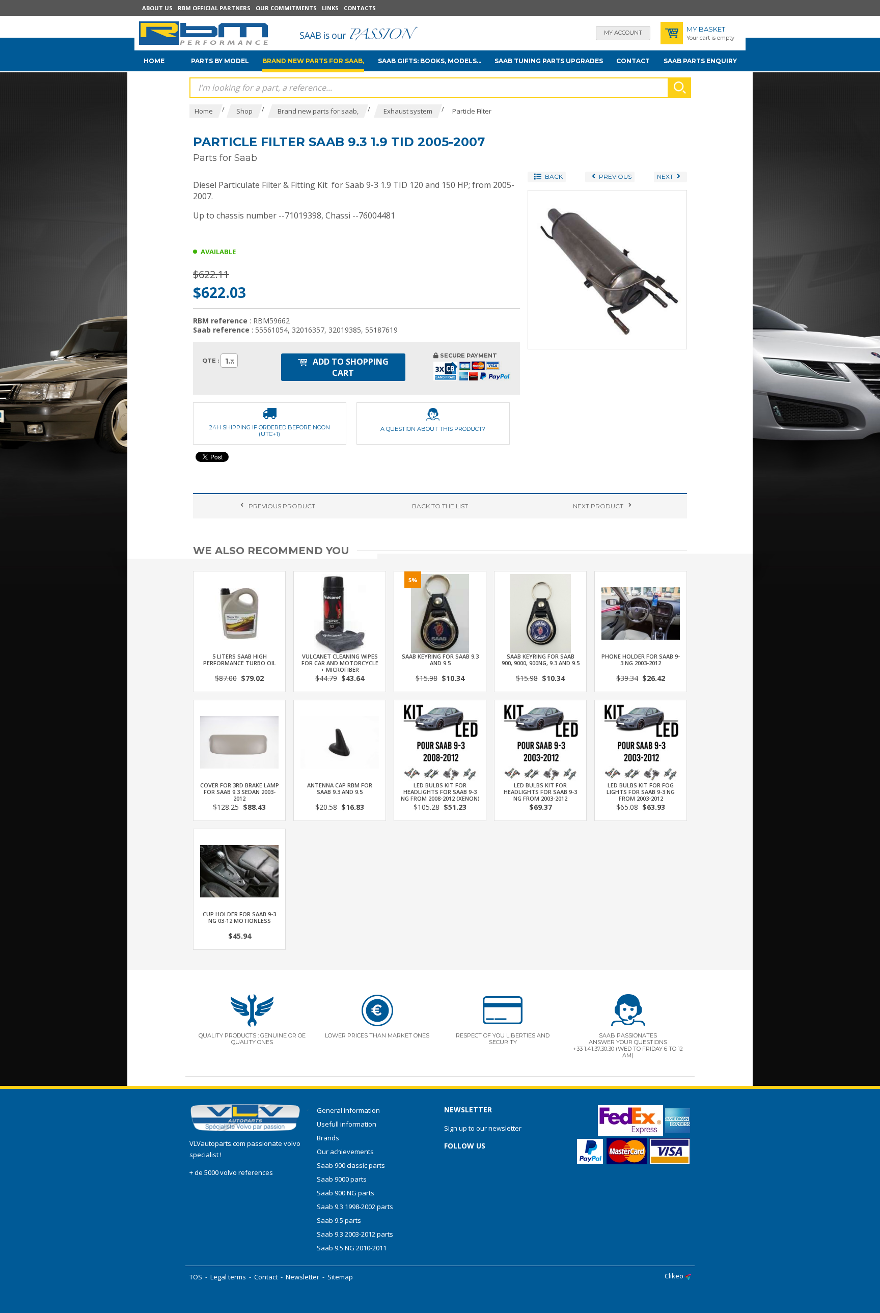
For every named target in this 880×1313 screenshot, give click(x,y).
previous (282, 506)
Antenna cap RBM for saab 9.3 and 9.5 (339, 788)
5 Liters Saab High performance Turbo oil (239, 659)
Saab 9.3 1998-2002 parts (355, 1206)
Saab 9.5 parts (339, 1220)
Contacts (360, 8)
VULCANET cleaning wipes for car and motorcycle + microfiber (339, 663)
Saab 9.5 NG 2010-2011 (352, 1247)
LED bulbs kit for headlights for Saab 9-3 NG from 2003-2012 (540, 792)
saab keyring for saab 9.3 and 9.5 (440, 659)
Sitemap (340, 1276)
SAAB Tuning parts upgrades (548, 61)
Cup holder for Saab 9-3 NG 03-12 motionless (239, 917)
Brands (328, 1137)
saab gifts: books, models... (429, 61)
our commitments (286, 8)
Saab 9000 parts (342, 1179)
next (598, 506)
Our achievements (345, 1151)
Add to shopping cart (350, 367)
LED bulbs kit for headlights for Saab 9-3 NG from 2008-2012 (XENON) (440, 792)
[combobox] (229, 360)
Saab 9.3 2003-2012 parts (355, 1234)
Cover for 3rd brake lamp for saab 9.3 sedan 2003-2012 (239, 792)
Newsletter (302, 1276)
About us (157, 8)
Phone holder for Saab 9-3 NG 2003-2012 (640, 659)
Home (154, 61)
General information (348, 1110)
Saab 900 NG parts (345, 1192)
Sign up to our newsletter (482, 1128)
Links (330, 8)
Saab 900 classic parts (351, 1165)
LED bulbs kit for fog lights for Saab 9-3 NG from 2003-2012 (641, 792)
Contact (633, 61)
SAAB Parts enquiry (700, 61)
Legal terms (228, 1276)
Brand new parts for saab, (313, 61)
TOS (195, 1276)
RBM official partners (214, 8)
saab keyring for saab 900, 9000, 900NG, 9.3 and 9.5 (541, 659)
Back (440, 506)
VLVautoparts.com (217, 1143)
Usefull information (346, 1124)
